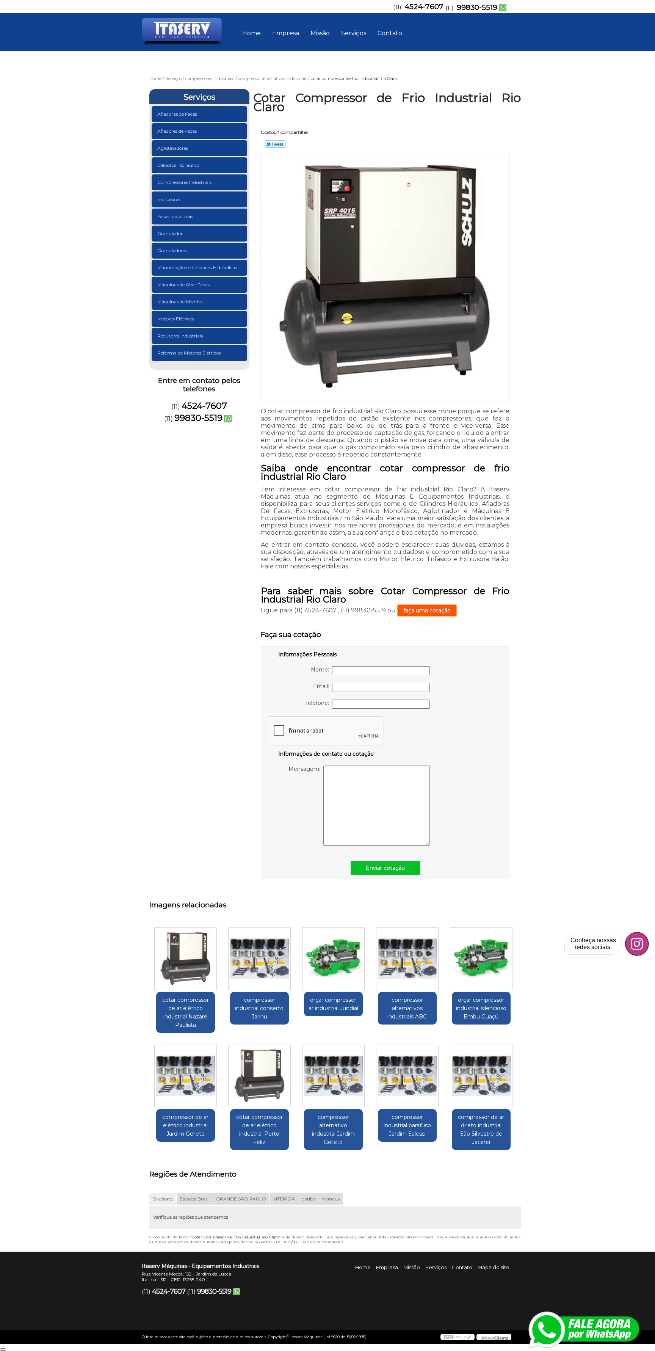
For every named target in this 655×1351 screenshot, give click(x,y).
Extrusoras (168, 199)
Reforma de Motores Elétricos (189, 353)
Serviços (353, 33)
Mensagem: (305, 769)
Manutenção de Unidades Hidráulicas (197, 267)
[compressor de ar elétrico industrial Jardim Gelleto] (185, 1076)
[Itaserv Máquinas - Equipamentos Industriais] (185, 28)
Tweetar (275, 144)
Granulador (170, 233)
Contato (390, 33)
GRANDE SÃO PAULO (241, 1199)
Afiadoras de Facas (177, 114)
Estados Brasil (195, 1199)
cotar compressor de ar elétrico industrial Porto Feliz (259, 1129)
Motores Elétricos (175, 319)
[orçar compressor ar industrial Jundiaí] (333, 958)
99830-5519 (477, 7)
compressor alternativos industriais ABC (407, 1008)
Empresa (285, 33)
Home (251, 33)
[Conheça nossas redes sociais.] (637, 944)
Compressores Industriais (184, 182)
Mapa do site (493, 1267)
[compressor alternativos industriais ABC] (407, 958)
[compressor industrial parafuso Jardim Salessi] (407, 1076)
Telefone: (318, 703)
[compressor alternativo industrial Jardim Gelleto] (333, 1076)
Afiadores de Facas (177, 131)
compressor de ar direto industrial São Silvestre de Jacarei (481, 1129)
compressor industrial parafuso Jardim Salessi (407, 1125)
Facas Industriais (175, 216)
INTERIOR (284, 1199)
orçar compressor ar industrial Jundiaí (333, 1004)
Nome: (321, 669)
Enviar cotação (385, 868)
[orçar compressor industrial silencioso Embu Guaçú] (481, 958)
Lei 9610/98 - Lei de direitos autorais (309, 1242)
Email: (322, 686)
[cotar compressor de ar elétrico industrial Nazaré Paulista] (185, 958)
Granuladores (172, 250)
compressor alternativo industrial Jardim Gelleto (333, 1129)
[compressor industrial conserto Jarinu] (259, 958)
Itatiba (308, 1199)
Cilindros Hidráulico (178, 165)
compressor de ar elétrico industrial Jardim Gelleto (185, 1125)
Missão (320, 33)
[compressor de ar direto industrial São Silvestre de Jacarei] (481, 1076)
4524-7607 (423, 6)
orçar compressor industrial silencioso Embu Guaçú (481, 1008)
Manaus (331, 1199)
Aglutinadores (172, 148)
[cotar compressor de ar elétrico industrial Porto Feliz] (259, 1076)
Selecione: (162, 1199)
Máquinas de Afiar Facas (183, 284)
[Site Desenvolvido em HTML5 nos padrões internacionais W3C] (457, 1337)
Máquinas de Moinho (179, 301)
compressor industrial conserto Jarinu (259, 1008)
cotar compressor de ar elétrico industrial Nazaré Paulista (185, 1012)
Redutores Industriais (180, 336)
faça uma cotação (427, 610)
